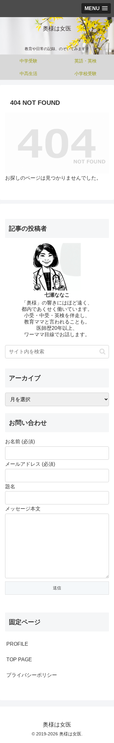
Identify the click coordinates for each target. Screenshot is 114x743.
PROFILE (17, 644)
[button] (102, 351)
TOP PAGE (19, 659)
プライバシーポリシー (31, 675)
